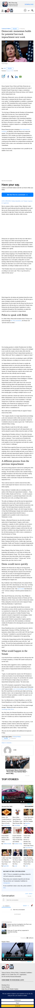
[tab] (6, 906)
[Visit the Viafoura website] (29, 938)
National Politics (17, 736)
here (4, 887)
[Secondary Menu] (4, 10)
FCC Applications (21, 974)
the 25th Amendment (16, 320)
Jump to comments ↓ (7, 742)
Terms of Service (6, 972)
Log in (26, 893)
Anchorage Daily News (8, 709)
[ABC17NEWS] (11, 10)
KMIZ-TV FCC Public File (9, 974)
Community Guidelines (26, 972)
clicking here (6, 883)
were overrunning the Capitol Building (23, 689)
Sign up (30, 893)
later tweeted (21, 588)
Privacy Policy (15, 972)
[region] (17, 916)
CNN (4, 68)
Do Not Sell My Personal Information (11, 976)
